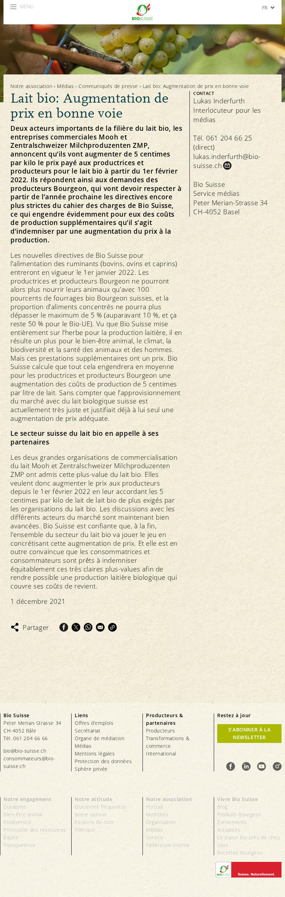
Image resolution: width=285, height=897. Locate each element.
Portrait (155, 806)
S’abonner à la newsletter (249, 733)
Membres (157, 814)
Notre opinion (91, 814)
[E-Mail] (100, 627)
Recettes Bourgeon (240, 852)
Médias (65, 86)
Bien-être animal (23, 814)
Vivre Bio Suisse (237, 799)
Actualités (229, 829)
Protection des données (103, 761)
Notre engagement (27, 799)
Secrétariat (88, 730)
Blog (222, 806)
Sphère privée (91, 769)
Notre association (31, 86)
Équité (11, 837)
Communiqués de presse (108, 86)
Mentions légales (95, 753)
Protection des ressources (34, 829)
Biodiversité (17, 822)
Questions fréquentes (101, 806)
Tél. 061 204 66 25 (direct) (222, 143)
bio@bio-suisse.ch (24, 750)
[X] (76, 627)
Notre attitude (93, 799)
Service (154, 837)
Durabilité (14, 806)
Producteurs (160, 730)
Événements (231, 822)
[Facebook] (63, 627)
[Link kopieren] (112, 627)
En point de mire (94, 822)
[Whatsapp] (88, 627)
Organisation (161, 822)
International (161, 753)
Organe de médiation (99, 738)
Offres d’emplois (94, 723)
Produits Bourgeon (239, 814)
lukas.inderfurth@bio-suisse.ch (227, 161)
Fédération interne (168, 845)
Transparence (19, 845)
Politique (85, 829)
